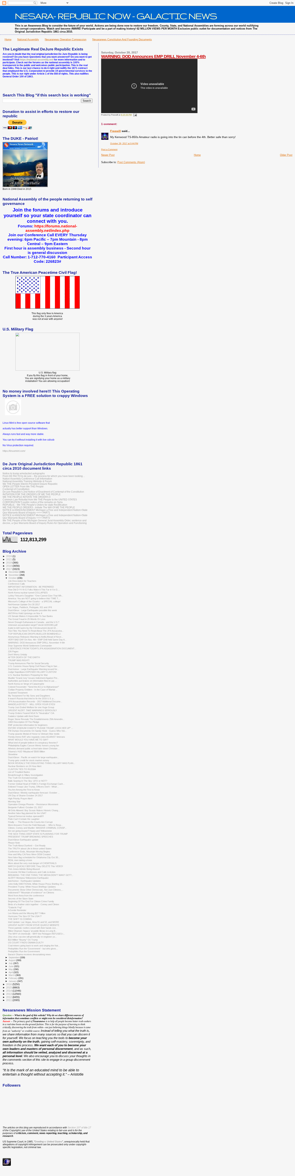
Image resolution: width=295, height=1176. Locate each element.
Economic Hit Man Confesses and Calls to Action (31, 872)
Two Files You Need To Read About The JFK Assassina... (36, 631)
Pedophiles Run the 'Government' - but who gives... (33, 948)
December (14, 572)
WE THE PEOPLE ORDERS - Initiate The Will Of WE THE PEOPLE (39, 507)
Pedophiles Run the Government (24, 951)
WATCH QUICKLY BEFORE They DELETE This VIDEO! (35, 866)
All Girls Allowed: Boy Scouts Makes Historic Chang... (34, 810)
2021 (9, 559)
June (11, 966)
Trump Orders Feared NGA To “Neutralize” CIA (31, 713)
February (13, 978)
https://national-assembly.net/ (36, 59)
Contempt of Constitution (16, 489)
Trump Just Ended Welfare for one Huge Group (31, 707)
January (13, 981)
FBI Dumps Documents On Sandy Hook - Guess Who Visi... (37, 731)
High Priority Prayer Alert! (20, 798)
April (11, 972)
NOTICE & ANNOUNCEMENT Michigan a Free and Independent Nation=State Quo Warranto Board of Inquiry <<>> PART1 (45, 511)
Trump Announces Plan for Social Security (28, 663)
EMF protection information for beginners (28, 725)
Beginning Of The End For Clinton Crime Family (31, 901)
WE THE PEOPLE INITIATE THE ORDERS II (26, 497)
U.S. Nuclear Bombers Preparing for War (28, 675)
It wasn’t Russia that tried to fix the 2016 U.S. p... (31, 698)
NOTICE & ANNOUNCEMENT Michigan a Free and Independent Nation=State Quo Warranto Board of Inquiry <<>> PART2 (45, 516)
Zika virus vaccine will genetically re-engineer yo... (32, 937)
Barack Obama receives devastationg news (29, 954)
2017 (9, 569)
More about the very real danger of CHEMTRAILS (32, 863)
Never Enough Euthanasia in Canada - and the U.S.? (33, 622)
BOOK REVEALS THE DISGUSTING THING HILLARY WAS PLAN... (41, 763)
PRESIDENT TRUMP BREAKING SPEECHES (30, 836)
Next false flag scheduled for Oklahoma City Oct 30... (34, 857)
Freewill (115, 131)
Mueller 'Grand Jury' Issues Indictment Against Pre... (33, 678)
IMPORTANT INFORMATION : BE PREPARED (31, 587)
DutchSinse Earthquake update (23, 840)
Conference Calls (16, 584)
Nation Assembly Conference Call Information (27, 478)
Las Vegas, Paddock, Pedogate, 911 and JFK (30, 607)
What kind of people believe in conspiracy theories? (33, 742)
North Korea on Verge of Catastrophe (26, 684)
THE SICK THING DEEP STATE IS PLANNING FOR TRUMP (38, 834)
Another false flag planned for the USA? (27, 813)
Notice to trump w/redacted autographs (24, 473)
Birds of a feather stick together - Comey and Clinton (33, 904)
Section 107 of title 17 (79, 1127)
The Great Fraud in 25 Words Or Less (26, 619)
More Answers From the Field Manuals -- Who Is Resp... (35, 825)
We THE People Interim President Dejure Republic (30, 484)
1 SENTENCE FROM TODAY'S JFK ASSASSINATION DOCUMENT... (42, 648)
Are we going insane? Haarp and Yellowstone (30, 831)
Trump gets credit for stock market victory (28, 760)
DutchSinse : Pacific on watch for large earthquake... (33, 757)
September (14, 957)
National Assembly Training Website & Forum (27, 481)
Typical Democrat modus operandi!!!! (26, 816)
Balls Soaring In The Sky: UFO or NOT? (27, 781)
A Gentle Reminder (17, 910)
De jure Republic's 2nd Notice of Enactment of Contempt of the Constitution (43, 491)
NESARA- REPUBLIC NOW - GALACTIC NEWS (116, 16)
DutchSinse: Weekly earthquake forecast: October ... (34, 792)
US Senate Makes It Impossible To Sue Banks (30, 616)
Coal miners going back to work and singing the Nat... (34, 945)
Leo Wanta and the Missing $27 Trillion (26, 913)
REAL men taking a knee (20, 860)
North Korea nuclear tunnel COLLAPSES (28, 592)
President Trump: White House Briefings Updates (32, 887)
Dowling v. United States (48, 1141)
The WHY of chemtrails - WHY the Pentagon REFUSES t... (36, 934)
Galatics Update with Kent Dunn (23, 716)
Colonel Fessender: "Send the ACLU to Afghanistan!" (33, 687)
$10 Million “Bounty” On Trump (23, 940)
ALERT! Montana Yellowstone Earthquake (28, 878)
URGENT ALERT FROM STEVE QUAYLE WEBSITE (33, 925)
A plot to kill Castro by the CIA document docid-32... (33, 628)
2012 (9, 997)
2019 (9, 562)
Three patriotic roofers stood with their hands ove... (33, 928)
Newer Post (108, 154)
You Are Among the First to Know (24, 789)
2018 (9, 565)
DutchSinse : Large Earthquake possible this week (32, 610)
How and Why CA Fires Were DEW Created (29, 854)
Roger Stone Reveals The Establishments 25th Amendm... (36, 719)
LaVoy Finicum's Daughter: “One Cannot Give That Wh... (35, 595)
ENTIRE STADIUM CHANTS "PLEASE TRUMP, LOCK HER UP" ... (40, 728)
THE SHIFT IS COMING (20, 919)
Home (8, 39)
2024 (9, 556)
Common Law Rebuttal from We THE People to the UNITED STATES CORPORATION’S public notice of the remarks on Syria (40, 500)
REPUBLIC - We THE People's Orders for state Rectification (35, 504)
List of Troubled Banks (19, 772)
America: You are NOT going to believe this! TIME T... (34, 598)
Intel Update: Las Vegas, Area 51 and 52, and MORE (33, 922)
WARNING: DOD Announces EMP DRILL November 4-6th (153, 56)
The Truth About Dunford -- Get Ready (27, 845)
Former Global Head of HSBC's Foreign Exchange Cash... (36, 784)
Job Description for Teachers (22, 581)
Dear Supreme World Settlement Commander (30, 645)
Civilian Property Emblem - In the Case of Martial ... (32, 689)
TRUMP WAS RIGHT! (19, 660)
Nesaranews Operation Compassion (65, 39)
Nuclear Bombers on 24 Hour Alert (24, 766)
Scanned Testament (17, 692)
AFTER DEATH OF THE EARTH (24, 657)
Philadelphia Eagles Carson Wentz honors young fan (33, 745)
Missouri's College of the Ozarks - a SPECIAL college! (34, 601)
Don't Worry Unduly (17, 654)
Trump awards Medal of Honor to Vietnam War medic (34, 734)
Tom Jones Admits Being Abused (24, 869)
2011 (9, 1000)
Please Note (14, 843)
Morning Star (14, 801)
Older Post (286, 154)
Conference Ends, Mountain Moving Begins (29, 851)
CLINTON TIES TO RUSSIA (22, 769)
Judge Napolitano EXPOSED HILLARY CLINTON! (32, 672)
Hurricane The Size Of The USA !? (25, 916)
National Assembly (28, 39)
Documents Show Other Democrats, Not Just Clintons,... (35, 890)
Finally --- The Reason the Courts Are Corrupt (30, 822)
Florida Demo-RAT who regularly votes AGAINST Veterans (36, 737)
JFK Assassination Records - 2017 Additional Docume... (35, 701)
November (14, 575)
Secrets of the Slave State (20, 898)
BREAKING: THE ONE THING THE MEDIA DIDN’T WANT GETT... (40, 875)
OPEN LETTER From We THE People (23, 486)
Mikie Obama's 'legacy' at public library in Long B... (32, 931)
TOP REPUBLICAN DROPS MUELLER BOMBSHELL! (34, 634)
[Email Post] (134, 115)
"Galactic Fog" (15, 907)
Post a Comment (109, 149)
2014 (9, 990)
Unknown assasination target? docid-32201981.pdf (32, 625)
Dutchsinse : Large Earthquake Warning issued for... (33, 669)
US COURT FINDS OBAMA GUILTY (26, 942)
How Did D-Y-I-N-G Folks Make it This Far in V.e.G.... (34, 589)
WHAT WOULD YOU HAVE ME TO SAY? (28, 739)
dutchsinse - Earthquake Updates (24, 881)
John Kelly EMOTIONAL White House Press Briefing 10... (36, 884)
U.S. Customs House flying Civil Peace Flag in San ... (34, 666)
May (11, 969)
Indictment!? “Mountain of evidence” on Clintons (31, 892)
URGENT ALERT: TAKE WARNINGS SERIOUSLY (32, 710)
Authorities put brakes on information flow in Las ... (32, 681)
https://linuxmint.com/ (14, 451)
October (13, 578)
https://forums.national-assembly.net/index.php (51, 228)
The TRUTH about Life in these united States (30, 848)
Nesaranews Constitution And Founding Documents (122, 39)
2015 (9, 987)
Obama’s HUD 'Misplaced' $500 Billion (26, 751)
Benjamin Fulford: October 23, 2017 (25, 807)
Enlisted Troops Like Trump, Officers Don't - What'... (33, 786)
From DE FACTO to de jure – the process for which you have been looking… (44, 476)
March (12, 975)
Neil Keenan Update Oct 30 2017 (24, 604)
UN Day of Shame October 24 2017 (25, 795)
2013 (9, 994)
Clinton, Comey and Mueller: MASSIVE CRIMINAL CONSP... (37, 828)
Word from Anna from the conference (26, 895)
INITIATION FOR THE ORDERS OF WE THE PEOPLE (32, 494)
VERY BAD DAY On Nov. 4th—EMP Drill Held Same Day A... (37, 639)
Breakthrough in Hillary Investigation (25, 775)
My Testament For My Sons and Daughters (29, 695)
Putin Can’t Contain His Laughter (24, 819)
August (12, 960)
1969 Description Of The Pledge (23, 722)
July (11, 963)
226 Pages (13, 651)
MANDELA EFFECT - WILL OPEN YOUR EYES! (31, 704)
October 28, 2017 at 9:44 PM (124, 143)
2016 (9, 984)
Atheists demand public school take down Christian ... (34, 748)
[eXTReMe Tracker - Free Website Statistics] (7, 1165)
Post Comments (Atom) (131, 162)
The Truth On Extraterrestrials (23, 778)
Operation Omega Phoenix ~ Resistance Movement (33, 804)
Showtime (12, 754)
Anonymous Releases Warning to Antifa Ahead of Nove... (35, 637)
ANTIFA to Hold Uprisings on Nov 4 (25, 613)
